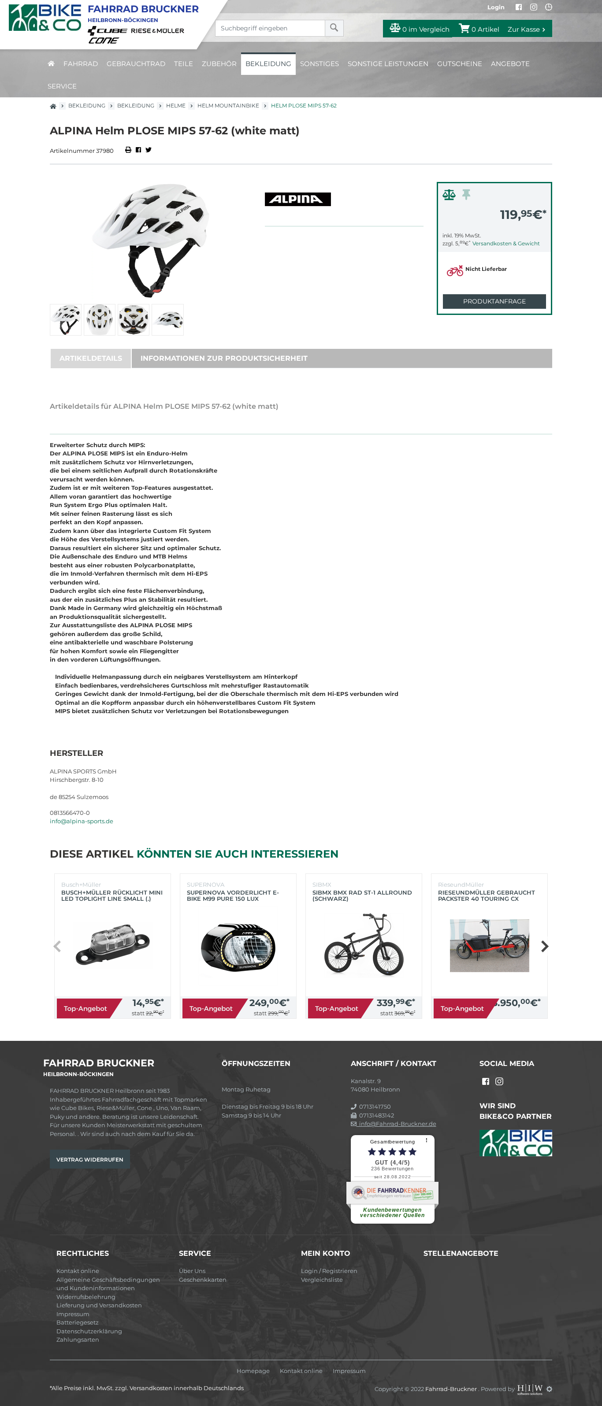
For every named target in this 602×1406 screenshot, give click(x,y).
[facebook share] (138, 150)
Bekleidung (268, 63)
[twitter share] (148, 150)
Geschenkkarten (203, 1279)
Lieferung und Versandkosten (99, 1305)
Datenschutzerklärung (89, 1331)
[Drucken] (129, 150)
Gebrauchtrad (136, 63)
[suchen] (334, 28)
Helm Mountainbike (228, 105)
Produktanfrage (494, 301)
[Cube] (109, 30)
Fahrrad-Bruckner (451, 1388)
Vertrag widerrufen (89, 1159)
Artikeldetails (90, 358)
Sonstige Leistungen (388, 63)
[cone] (105, 39)
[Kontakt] (548, 7)
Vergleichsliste (322, 1279)
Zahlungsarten (77, 1339)
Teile (183, 63)
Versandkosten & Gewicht (506, 243)
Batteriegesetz (77, 1322)
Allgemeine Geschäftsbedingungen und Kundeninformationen (108, 1284)
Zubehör (219, 63)
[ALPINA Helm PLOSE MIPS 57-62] (151, 241)
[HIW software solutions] (530, 1388)
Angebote (510, 63)
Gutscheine (459, 63)
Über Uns (192, 1270)
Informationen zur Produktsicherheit (224, 358)
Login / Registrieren (329, 1270)
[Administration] (549, 1388)
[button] (544, 946)
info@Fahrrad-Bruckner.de (396, 1123)
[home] (51, 63)
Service (62, 86)
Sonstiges (319, 63)
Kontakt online (77, 1270)
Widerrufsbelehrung (85, 1296)
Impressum (72, 1313)
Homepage (253, 1371)
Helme (176, 105)
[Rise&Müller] (159, 30)
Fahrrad (80, 63)
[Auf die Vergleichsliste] (450, 197)
